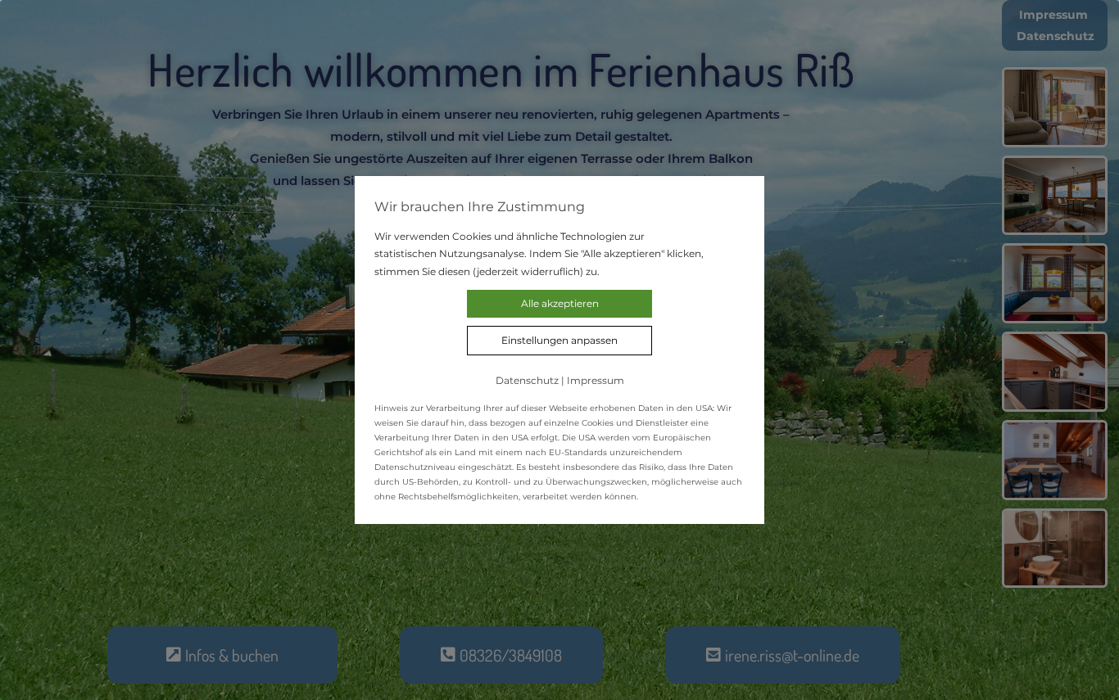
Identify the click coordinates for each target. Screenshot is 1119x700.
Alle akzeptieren (560, 303)
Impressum (595, 380)
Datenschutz (527, 380)
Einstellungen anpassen (559, 340)
